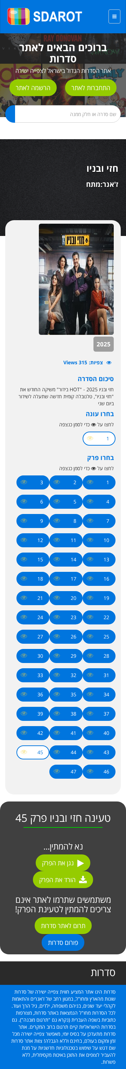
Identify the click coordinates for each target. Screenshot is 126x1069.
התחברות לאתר (90, 87)
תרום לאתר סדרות (63, 925)
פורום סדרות (63, 942)
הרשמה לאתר (33, 87)
